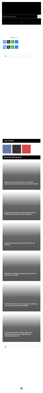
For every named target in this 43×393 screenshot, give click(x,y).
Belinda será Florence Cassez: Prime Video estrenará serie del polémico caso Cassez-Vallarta (21, 183)
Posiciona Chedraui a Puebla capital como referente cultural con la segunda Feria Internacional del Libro (18, 334)
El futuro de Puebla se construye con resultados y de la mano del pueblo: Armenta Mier (21, 304)
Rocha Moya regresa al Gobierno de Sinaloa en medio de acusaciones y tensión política (20, 213)
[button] (21, 22)
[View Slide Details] (20, 56)
